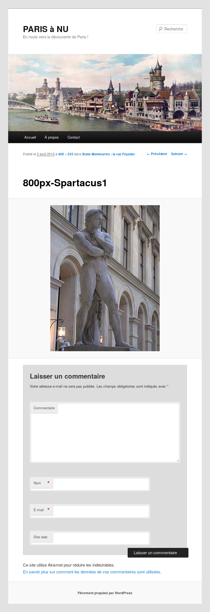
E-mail (42, 509)
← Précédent (157, 153)
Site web (40, 536)
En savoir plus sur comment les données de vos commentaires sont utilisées (91, 571)
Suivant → (179, 153)
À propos (52, 137)
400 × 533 (65, 153)
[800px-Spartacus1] (105, 278)
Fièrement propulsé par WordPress (105, 592)
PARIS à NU (46, 29)
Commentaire (44, 407)
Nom (42, 483)
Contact (74, 137)
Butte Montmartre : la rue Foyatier (108, 153)
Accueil (30, 137)
